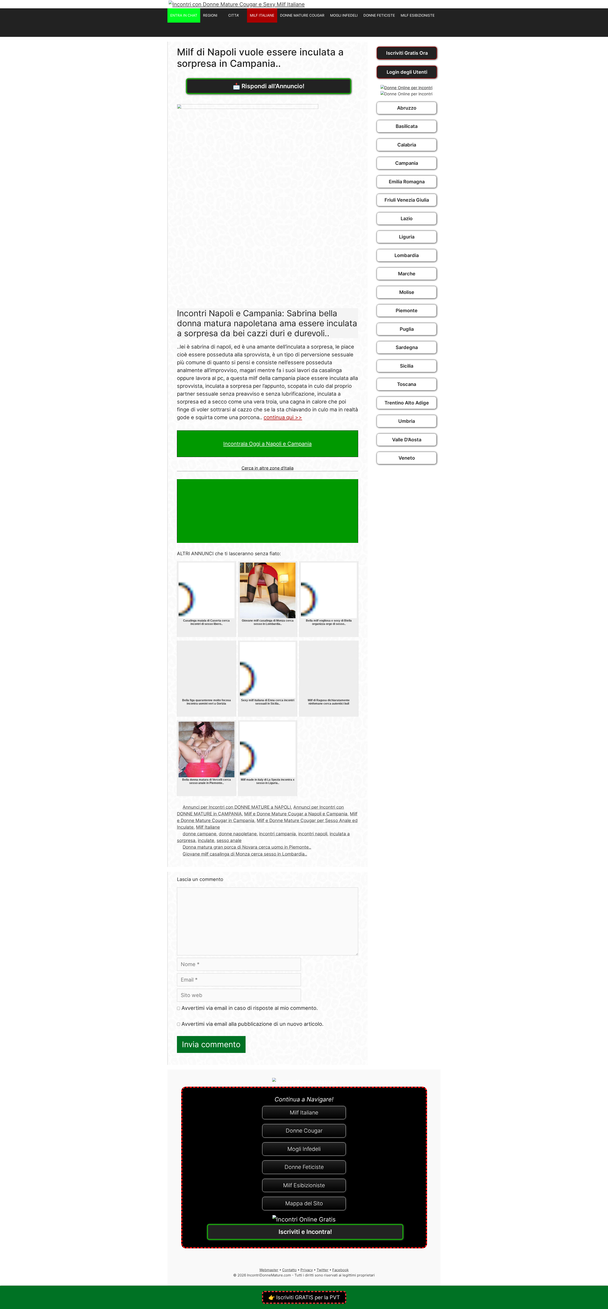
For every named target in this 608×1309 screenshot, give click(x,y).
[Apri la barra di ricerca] (435, 30)
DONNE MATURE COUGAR (302, 15)
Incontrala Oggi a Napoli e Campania (267, 444)
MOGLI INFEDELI (344, 15)
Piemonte (407, 310)
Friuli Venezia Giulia (407, 200)
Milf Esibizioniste (304, 1185)
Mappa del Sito (304, 1203)
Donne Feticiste (304, 1167)
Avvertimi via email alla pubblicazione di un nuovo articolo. (252, 1024)
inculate (206, 840)
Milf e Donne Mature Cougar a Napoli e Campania (295, 814)
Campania (406, 163)
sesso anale (229, 840)
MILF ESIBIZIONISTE (418, 15)
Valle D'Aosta (406, 440)
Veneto (407, 458)
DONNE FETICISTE (379, 15)
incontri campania (277, 834)
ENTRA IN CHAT (183, 15)
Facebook (340, 1270)
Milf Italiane (208, 827)
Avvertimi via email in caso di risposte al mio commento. (249, 1008)
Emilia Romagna (407, 182)
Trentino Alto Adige (407, 403)
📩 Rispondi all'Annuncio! (268, 86)
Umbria (406, 421)
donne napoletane (238, 834)
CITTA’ (233, 15)
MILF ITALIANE (262, 15)
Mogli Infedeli (304, 1149)
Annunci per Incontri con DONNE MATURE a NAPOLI (237, 807)
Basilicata (407, 126)
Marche (406, 274)
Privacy (306, 1270)
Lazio (407, 218)
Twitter (322, 1270)
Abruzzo (406, 108)
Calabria (406, 145)
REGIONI (210, 15)
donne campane (199, 834)
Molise (406, 292)
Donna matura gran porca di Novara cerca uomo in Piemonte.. (247, 847)
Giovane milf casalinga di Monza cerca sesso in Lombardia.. (245, 854)
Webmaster (268, 1270)
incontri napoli (312, 834)
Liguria (406, 237)
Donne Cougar (304, 1130)
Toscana (406, 384)
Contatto (289, 1270)
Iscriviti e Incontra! (305, 1231)
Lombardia (406, 255)
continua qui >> (283, 417)
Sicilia (406, 366)
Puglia (407, 329)
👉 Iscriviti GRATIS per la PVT (304, 1297)
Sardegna (407, 347)
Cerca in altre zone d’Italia (268, 468)
